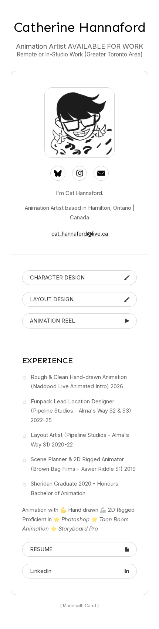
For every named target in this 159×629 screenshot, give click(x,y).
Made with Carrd (79, 605)
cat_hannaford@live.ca (79, 233)
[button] (57, 173)
